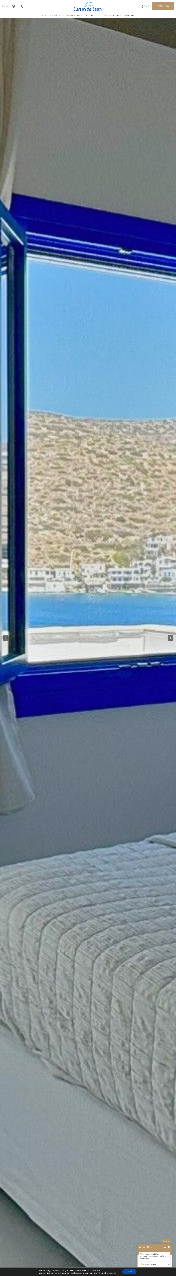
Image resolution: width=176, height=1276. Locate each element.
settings (112, 1273)
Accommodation (71, 15)
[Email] (168, 1247)
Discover (100, 15)
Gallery (89, 15)
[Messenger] (165, 1247)
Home (45, 15)
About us (55, 15)
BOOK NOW (163, 6)
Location (114, 15)
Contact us (128, 15)
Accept (129, 1271)
